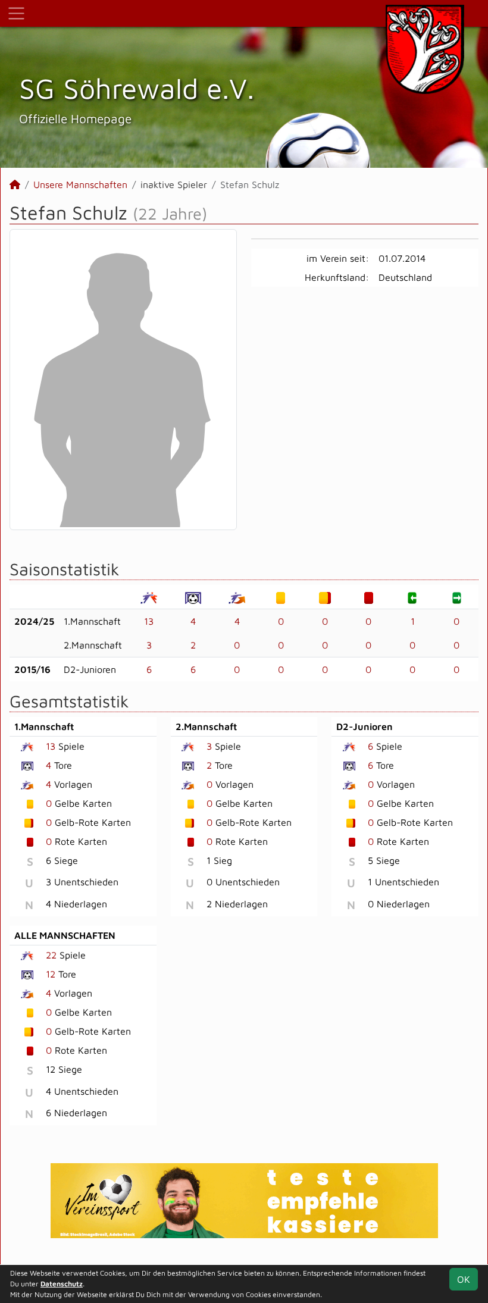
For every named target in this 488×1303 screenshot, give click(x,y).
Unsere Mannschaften (80, 184)
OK (463, 1279)
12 (50, 974)
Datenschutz (61, 1283)
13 (149, 621)
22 (51, 955)
